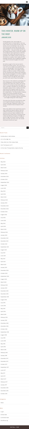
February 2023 (4, 200)
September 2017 (5, 367)
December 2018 (4, 323)
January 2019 (4, 320)
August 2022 (4, 214)
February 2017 (4, 381)
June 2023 (3, 188)
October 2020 (4, 273)
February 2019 (4, 317)
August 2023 (4, 185)
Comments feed (5, 417)
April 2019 (3, 311)
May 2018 (3, 343)
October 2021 (4, 244)
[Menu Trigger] (26, 2)
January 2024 (4, 173)
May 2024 (3, 161)
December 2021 (4, 238)
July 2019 (3, 302)
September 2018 (5, 332)
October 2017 (4, 364)
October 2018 (4, 329)
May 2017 (3, 373)
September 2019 (5, 296)
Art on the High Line (5, 139)
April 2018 (3, 346)
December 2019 (4, 291)
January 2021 (4, 267)
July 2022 (3, 217)
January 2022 (4, 235)
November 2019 (4, 293)
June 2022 (3, 220)
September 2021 (5, 246)
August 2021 (4, 249)
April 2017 (3, 376)
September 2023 (5, 182)
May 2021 (3, 258)
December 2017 (4, 358)
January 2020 (4, 288)
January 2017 (4, 384)
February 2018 (4, 352)
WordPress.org (4, 420)
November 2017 (4, 361)
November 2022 (5, 208)
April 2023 (3, 194)
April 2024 (3, 164)
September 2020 (5, 276)
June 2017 (3, 370)
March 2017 (3, 379)
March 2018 (3, 349)
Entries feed (4, 414)
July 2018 (3, 337)
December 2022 (5, 205)
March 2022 (3, 229)
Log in (2, 411)
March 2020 (3, 282)
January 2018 (4, 355)
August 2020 (4, 279)
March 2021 (3, 264)
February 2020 (4, 285)
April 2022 (3, 226)
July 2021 (3, 252)
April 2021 (3, 261)
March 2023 (3, 197)
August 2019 (4, 299)
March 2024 (3, 167)
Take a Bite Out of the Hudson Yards (9, 142)
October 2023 (4, 179)
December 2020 (5, 270)
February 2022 (4, 232)
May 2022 (3, 223)
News (2, 402)
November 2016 (4, 390)
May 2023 (3, 191)
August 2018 (4, 335)
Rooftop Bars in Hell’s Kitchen (8, 136)
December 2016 (4, 387)
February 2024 (4, 170)
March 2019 (3, 314)
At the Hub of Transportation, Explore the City (12, 148)
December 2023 (5, 176)
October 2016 (4, 393)
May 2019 (3, 308)
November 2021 (4, 241)
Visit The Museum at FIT (7, 145)
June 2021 (3, 255)
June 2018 (3, 340)
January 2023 (4, 202)
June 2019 (3, 305)
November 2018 (4, 326)
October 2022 (4, 211)
